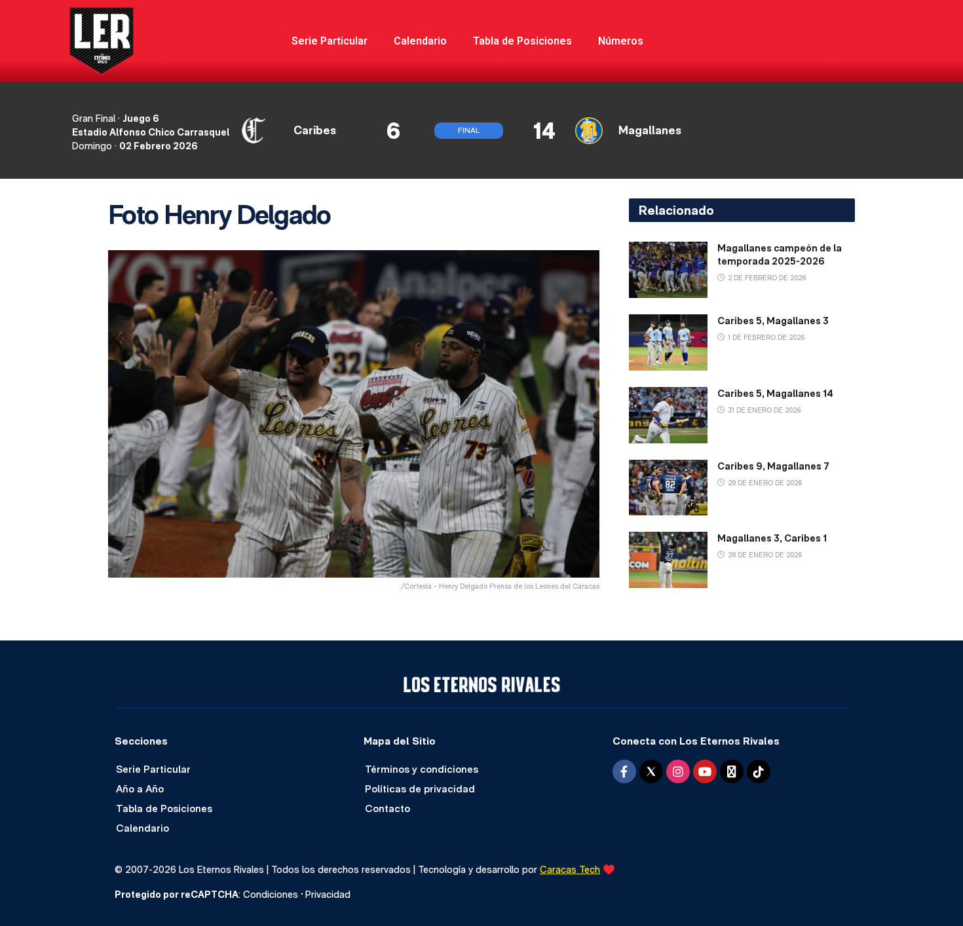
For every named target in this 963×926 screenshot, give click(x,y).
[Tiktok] (758, 771)
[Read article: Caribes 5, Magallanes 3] (668, 342)
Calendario (420, 41)
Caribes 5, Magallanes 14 (775, 393)
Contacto (387, 808)
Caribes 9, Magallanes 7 (773, 466)
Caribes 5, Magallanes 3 (773, 320)
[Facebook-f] (624, 771)
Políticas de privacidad (420, 789)
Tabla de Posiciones (522, 41)
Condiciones (270, 894)
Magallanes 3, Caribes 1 (772, 538)
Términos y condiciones (421, 769)
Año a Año (140, 789)
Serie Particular (330, 41)
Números (620, 41)
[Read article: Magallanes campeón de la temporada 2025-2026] (668, 270)
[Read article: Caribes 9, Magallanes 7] (668, 488)
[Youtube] (705, 771)
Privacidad (327, 894)
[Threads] (732, 771)
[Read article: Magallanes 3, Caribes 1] (668, 560)
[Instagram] (678, 771)
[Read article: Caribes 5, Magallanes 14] (668, 415)
